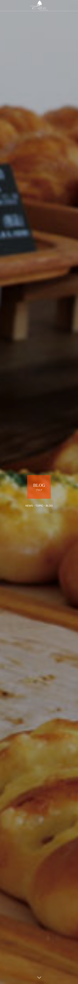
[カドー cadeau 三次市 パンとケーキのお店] (39, 5)
